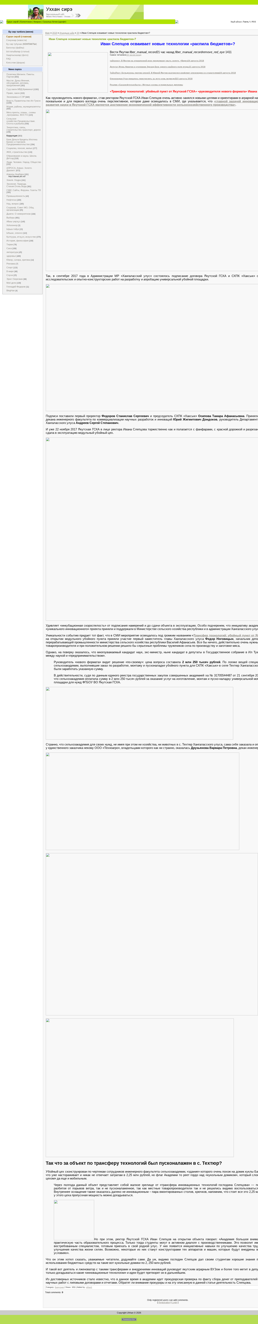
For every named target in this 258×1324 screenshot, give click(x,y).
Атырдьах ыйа (66, 33)
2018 (54, 33)
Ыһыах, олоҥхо (14, 233)
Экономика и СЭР (15, 97)
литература (12, 252)
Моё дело (11, 283)
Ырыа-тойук (12, 229)
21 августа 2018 (197, 67)
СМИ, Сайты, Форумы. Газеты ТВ (23, 190)
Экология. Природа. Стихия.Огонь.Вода (16, 185)
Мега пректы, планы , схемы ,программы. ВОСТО (21, 113)
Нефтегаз (11, 200)
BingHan (10, 290)
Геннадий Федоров (15, 286)
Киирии (37, 22)
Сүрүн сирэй (12, 22)
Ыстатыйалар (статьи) (17, 51)
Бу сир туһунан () (21, 44)
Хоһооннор (12, 225)
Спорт (9, 267)
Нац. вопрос (12, 203)
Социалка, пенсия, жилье (19, 148)
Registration (164, 1302)
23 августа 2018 (184, 79)
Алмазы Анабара (15, 174)
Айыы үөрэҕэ (13, 221)
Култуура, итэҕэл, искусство (21, 237)
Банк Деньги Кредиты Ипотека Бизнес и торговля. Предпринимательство (21, 142)
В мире (10, 271)
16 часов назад (133, 55)
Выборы (10, 217)
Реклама (10, 263)
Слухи (9, 275)
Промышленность (15, 196)
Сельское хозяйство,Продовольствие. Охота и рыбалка (20, 121)
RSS (254, 22)
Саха (9, 248)
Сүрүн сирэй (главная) (18, 36)
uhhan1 (89, 1287)
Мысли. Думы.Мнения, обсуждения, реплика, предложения (18, 83)
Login (174, 1302)
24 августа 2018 (196, 61)
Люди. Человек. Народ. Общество (23, 162)
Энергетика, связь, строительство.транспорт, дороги (23, 128)
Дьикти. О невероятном (18, 214)
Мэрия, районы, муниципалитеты (23, 106)
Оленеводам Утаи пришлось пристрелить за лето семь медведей (143, 79)
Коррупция (11, 135)
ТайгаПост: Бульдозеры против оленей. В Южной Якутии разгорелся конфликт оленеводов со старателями (165, 73)
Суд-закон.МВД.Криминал (19, 89)
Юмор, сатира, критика (18, 260)
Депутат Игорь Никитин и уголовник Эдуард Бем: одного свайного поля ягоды (149, 67)
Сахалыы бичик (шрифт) (54, 22)
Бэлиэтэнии (26, 22)
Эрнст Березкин (14, 279)
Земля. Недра (13, 180)
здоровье (11, 256)
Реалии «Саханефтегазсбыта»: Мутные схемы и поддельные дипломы (146, 85)
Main (47, 33)
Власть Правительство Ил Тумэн (23, 101)
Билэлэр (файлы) (15, 47)
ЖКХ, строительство (16, 152)
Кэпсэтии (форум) (15, 62)
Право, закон (13, 93)
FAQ (8, 59)
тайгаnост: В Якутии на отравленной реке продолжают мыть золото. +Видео (149, 61)
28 (78, 33)
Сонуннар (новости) (16, 40)
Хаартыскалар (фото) (17, 55)
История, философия (17, 240)
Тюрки (9, 244)
